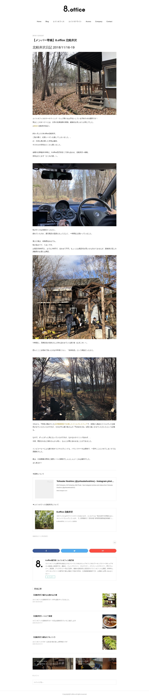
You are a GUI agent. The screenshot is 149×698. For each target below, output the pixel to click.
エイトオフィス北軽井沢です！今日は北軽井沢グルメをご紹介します (54, 621)
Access (88, 21)
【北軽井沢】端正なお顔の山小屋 (45, 595)
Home (39, 21)
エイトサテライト (75, 21)
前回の (36, 126)
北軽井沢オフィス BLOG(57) (40, 536)
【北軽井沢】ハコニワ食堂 (42, 616)
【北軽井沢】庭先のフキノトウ (44, 637)
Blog (47, 21)
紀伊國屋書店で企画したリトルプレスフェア (71, 424)
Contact (109, 21)
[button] (39, 21)
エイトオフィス (58, 21)
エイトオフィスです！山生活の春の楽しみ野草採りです (50, 642)
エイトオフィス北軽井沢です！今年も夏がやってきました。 (51, 599)
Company (98, 21)
